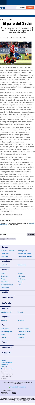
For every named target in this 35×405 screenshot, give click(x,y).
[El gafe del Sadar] (16, 53)
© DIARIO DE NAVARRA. (7, 398)
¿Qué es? (22, 7)
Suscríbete (30, 7)
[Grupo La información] (17, 387)
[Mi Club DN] (11, 7)
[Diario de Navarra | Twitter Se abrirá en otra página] (4, 8)
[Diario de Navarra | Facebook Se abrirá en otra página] (1, 8)
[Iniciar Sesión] (32, 2)
